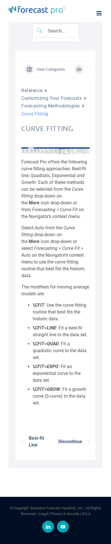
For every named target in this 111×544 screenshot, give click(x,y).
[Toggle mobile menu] (99, 13)
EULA (86, 514)
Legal (43, 514)
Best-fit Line (36, 441)
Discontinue (70, 441)
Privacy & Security (65, 514)
